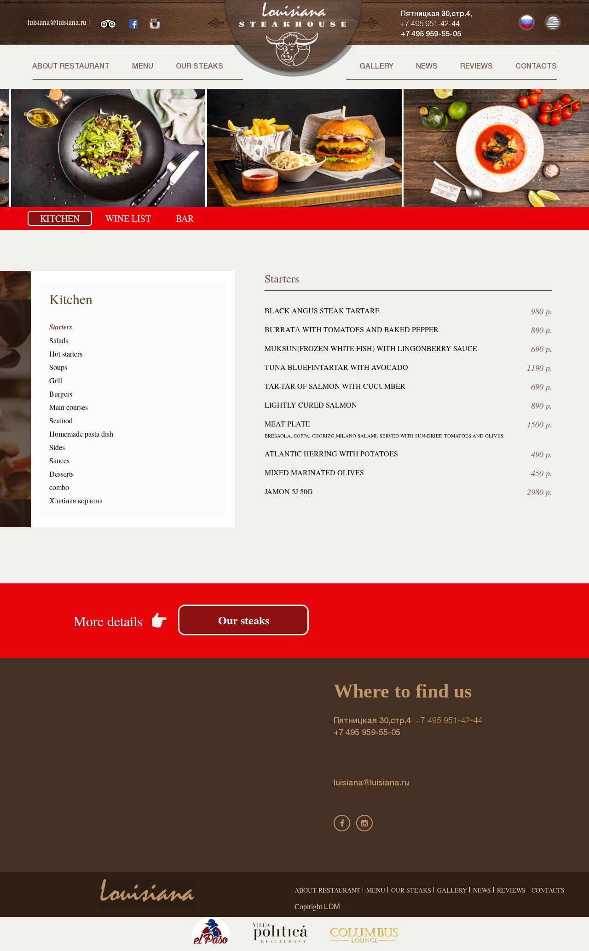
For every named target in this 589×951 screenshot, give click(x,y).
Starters (60, 327)
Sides (57, 447)
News (427, 66)
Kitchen (60, 218)
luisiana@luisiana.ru (371, 783)
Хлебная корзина (76, 500)
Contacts (536, 66)
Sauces (59, 460)
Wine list (128, 218)
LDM (332, 907)
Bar (185, 218)
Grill (56, 380)
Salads (58, 340)
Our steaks (199, 66)
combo (59, 487)
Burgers (60, 393)
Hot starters (65, 353)
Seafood (61, 420)
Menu (142, 66)
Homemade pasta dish (81, 433)
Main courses (68, 407)
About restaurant (71, 66)
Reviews (476, 66)
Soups (58, 367)
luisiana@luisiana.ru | (59, 22)
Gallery (376, 66)
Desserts (61, 473)
